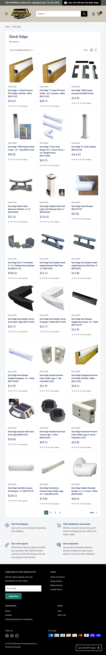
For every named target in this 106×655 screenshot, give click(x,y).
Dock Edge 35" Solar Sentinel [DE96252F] (83, 148)
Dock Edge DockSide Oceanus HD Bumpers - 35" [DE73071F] (21, 489)
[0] (98, 13)
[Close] (98, 648)
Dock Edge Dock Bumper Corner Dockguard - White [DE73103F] (53, 320)
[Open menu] (6, 14)
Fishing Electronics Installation (19, 619)
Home (7, 26)
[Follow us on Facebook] (7, 635)
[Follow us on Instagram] (12, 635)
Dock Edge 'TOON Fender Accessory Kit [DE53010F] (82, 91)
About (7, 611)
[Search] (84, 14)
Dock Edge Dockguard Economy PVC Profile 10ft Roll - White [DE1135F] (84, 378)
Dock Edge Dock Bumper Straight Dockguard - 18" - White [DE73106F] (21, 378)
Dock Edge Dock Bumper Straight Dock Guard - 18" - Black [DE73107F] (84, 322)
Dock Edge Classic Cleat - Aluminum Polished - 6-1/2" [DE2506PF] (19, 209)
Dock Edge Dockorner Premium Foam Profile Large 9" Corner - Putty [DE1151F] (84, 434)
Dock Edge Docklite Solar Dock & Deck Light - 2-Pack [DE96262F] (52, 434)
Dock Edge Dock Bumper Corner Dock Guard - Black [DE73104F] (21, 320)
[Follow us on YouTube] (17, 635)
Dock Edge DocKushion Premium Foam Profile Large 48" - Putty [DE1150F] (51, 491)
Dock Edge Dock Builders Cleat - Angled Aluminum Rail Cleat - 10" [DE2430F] (53, 265)
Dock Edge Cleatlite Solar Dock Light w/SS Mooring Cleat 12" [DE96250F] (52, 209)
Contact (8, 615)
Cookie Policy (56, 589)
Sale (59, 611)
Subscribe (13, 596)
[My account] (93, 13)
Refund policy (56, 585)
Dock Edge (16, 26)
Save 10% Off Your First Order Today (83, 2)
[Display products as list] (95, 50)
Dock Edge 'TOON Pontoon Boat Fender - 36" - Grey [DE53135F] (21, 148)
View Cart (62, 615)
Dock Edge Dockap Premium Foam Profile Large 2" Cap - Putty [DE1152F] (51, 378)
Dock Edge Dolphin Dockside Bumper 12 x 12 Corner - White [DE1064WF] (84, 491)
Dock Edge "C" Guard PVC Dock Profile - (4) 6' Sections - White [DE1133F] (52, 93)
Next (92, 512)
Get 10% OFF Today (86, 648)
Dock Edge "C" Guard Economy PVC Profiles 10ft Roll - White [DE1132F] (20, 93)
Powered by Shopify (13, 647)
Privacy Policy (56, 581)
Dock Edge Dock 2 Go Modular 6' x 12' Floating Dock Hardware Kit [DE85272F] (21, 265)
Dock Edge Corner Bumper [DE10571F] (82, 207)
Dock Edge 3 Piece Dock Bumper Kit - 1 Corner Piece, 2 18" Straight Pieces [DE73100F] (52, 151)
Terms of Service (57, 577)
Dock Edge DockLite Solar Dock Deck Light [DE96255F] (21, 433)
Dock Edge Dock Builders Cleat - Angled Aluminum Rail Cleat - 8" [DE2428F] (84, 265)
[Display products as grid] (91, 50)
